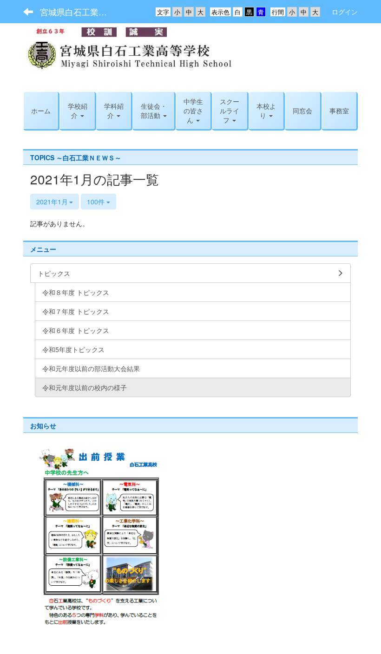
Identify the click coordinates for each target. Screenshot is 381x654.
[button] (229, 110)
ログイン (345, 11)
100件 (96, 201)
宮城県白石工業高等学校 (79, 12)
